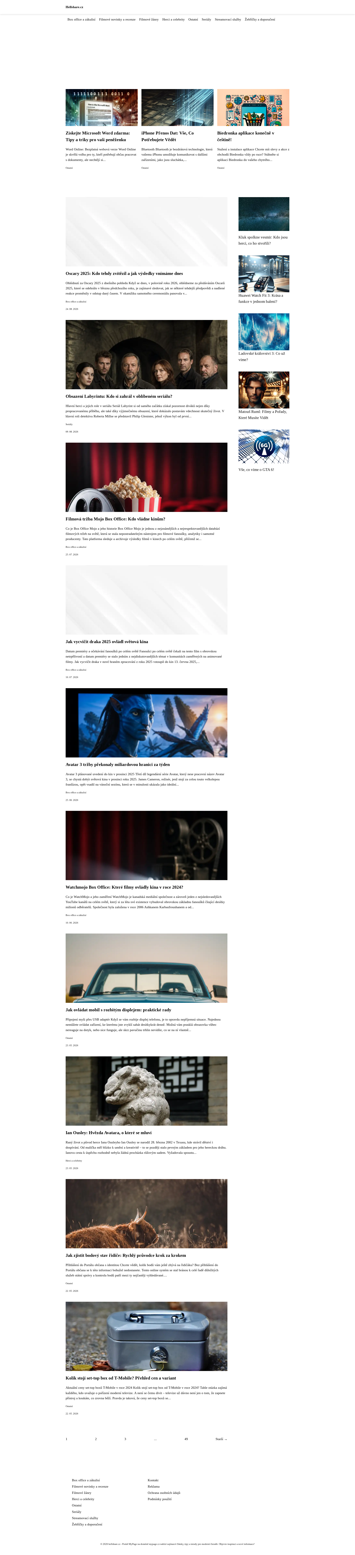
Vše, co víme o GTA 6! (256, 469)
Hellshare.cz (74, 7)
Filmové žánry (149, 19)
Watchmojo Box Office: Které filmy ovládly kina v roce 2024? (124, 887)
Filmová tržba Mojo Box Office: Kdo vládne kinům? (115, 519)
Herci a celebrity (173, 19)
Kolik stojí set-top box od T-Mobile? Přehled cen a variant (121, 1378)
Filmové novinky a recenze (117, 19)
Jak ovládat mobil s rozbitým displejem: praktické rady (118, 1009)
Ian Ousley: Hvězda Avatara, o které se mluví (109, 1132)
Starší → (221, 1439)
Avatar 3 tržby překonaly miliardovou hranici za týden (118, 764)
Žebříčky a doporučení (260, 19)
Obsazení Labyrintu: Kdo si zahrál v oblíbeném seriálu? (119, 396)
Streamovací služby (228, 19)
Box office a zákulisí (81, 19)
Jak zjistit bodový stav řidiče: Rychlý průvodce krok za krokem (126, 1255)
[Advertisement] (177, 50)
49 (186, 1439)
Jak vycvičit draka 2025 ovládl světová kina (107, 641)
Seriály (206, 19)
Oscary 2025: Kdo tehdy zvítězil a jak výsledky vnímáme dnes (124, 273)
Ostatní (193, 19)
